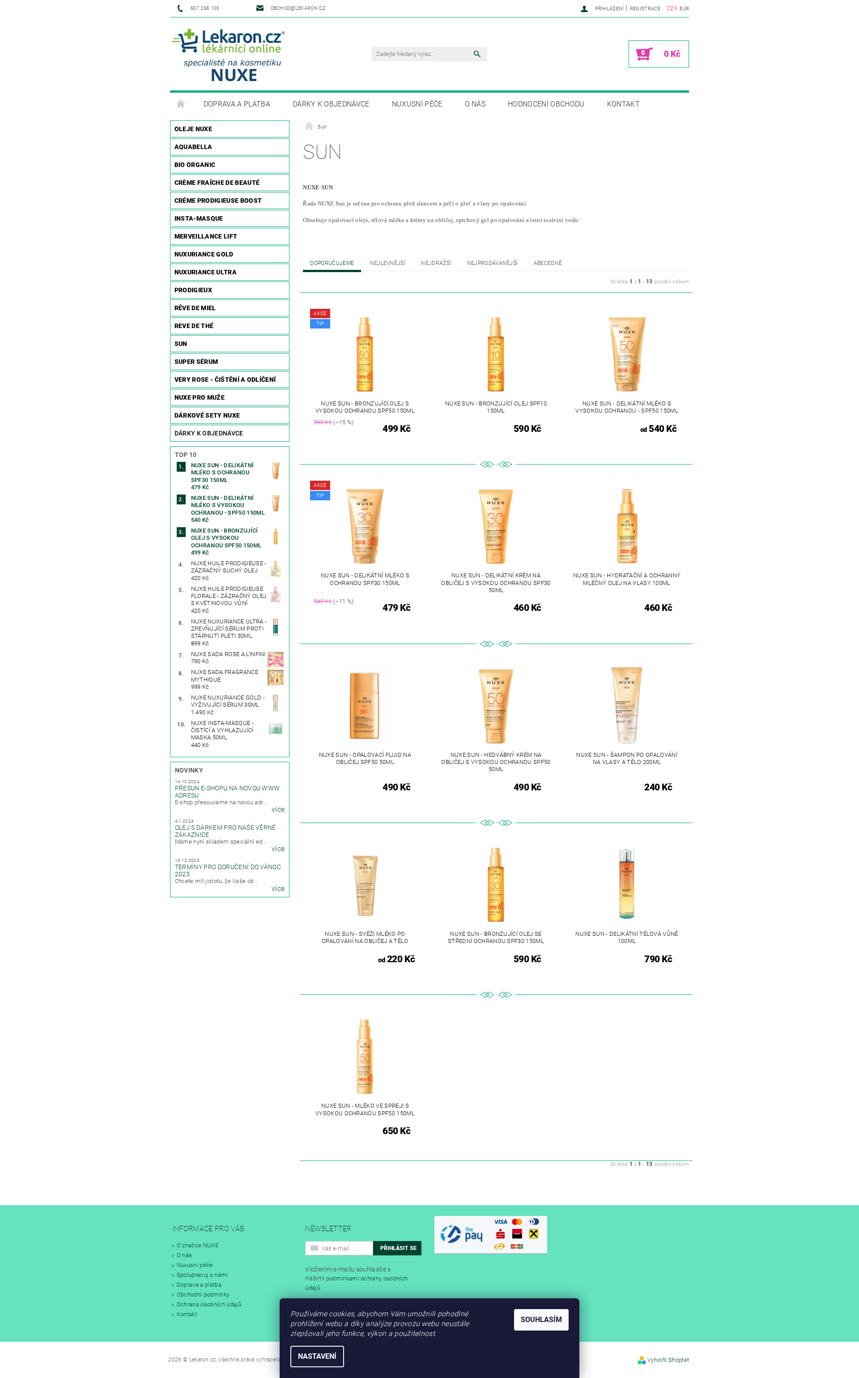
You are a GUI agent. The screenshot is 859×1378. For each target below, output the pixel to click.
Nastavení (317, 1356)
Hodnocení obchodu (546, 104)
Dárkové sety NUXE (207, 415)
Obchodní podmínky (203, 1294)
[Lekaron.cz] (231, 54)
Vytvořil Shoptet (668, 1360)
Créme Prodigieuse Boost (218, 200)
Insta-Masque (198, 218)
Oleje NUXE (193, 128)
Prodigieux (193, 290)
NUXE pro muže (199, 397)
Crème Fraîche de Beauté (216, 182)
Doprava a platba (237, 104)
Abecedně (548, 263)
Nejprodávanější (492, 263)
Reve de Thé (194, 325)
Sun (180, 343)
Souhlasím (541, 1319)
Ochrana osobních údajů (209, 1304)
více (278, 809)
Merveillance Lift (205, 236)
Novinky (189, 770)
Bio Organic (195, 164)
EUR (684, 9)
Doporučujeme (332, 263)
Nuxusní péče (417, 104)
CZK (672, 8)
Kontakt (623, 104)
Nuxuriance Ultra (205, 272)
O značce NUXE (197, 1245)
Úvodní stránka (181, 104)
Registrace (645, 9)
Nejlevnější (388, 263)
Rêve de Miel (195, 307)
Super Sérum (196, 361)
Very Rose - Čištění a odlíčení (225, 379)
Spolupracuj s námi (202, 1274)
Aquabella (193, 146)
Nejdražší (436, 263)
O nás (475, 104)
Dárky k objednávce (331, 104)
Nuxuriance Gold (204, 254)
